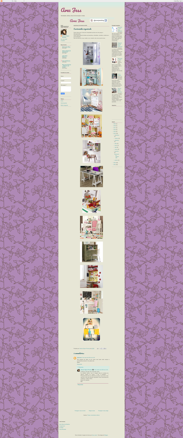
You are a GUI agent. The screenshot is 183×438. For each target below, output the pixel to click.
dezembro (117, 135)
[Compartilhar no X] (103, 348)
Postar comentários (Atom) (93, 415)
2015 (114, 129)
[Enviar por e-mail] (100, 348)
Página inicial (92, 410)
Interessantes (64, 103)
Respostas (81, 367)
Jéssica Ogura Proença (86, 369)
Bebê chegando (64, 105)
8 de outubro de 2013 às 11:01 (101, 369)
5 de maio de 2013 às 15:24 (88, 357)
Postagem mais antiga (103, 410)
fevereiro (117, 151)
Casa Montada (62, 429)
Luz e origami (119, 74)
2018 (114, 125)
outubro (116, 138)
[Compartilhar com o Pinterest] (105, 348)
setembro (117, 140)
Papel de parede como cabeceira (120, 44)
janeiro (116, 160)
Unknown (79, 357)
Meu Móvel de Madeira (64, 424)
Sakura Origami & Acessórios (66, 51)
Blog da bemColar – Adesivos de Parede (66, 66)
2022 (114, 123)
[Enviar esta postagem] (98, 348)
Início (62, 100)
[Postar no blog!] (101, 348)
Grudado (61, 427)
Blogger (106, 435)
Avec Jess (71, 10)
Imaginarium (62, 426)
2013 (114, 133)
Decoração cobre (120, 59)
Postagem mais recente (80, 410)
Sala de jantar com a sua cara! (120, 90)
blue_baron (94, 435)
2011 (114, 164)
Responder (79, 364)
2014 (114, 131)
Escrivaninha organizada (116, 156)
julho (116, 143)
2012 (114, 162)
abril (116, 147)
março (116, 149)
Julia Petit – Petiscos (65, 56)
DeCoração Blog (66, 47)
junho (116, 145)
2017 (114, 127)
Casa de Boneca (66, 60)
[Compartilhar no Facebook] (104, 348)
